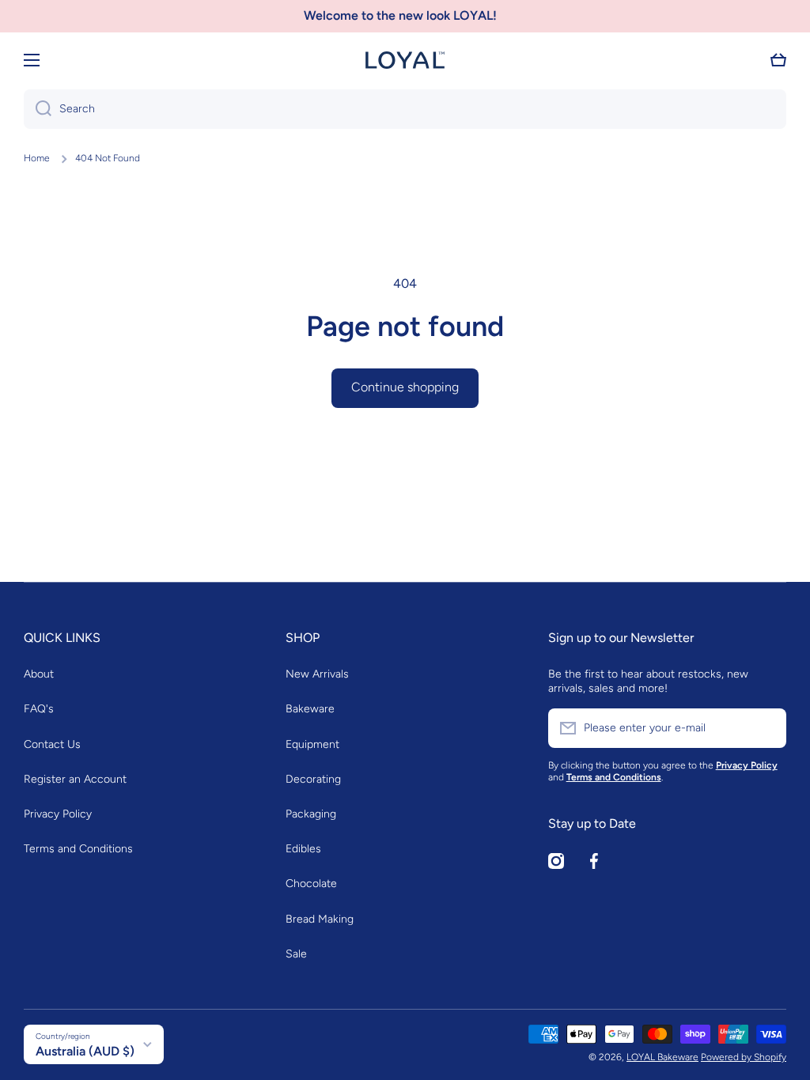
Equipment (312, 744)
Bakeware (310, 709)
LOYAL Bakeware (662, 1057)
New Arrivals (317, 674)
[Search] (37, 109)
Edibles (303, 848)
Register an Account (75, 779)
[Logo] (405, 60)
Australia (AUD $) (85, 1051)
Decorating (313, 779)
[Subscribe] (766, 728)
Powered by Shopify (743, 1057)
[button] (778, 60)
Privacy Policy (58, 814)
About (39, 674)
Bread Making (320, 919)
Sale (296, 954)
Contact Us (52, 744)
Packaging (311, 814)
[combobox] (405, 109)
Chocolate (311, 883)
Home (37, 158)
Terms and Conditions (78, 848)
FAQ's (39, 709)
